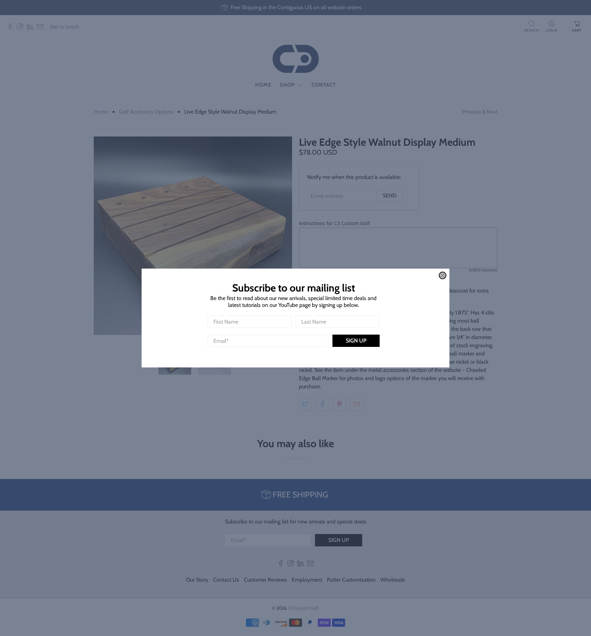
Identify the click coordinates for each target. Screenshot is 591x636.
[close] (442, 275)
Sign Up (356, 340)
